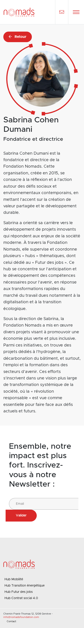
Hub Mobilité (13, 579)
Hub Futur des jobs (18, 591)
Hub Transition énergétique (24, 585)
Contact (11, 621)
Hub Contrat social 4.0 (21, 598)
